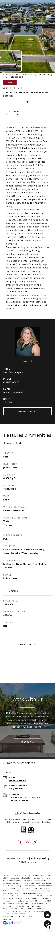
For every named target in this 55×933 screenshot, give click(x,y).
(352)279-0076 (11, 382)
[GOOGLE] (34, 842)
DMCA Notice (27, 862)
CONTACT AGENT (27, 411)
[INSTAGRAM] (27, 842)
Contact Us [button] (27, 742)
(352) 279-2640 (16, 788)
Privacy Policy (40, 858)
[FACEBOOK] (20, 842)
